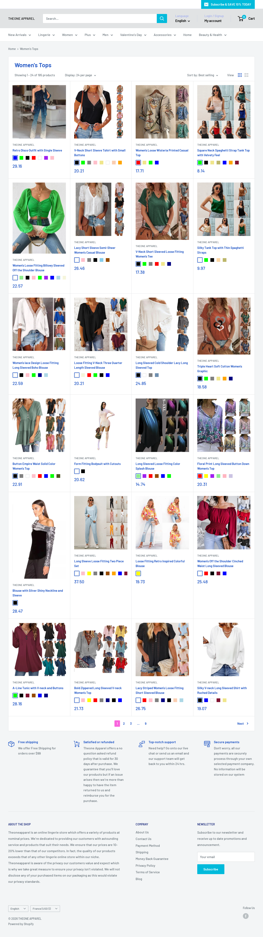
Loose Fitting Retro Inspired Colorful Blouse (160, 563)
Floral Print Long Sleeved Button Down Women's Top (223, 466)
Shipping (142, 852)
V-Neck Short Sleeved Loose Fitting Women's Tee (160, 254)
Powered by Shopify (21, 924)
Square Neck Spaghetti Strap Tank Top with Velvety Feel (223, 152)
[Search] (162, 18)
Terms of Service (148, 872)
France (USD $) (42, 908)
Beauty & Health (210, 35)
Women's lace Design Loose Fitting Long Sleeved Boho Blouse (36, 365)
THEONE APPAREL (23, 144)
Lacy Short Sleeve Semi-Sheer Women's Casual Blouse (94, 250)
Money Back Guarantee (152, 859)
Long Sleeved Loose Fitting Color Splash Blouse (158, 466)
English (14, 908)
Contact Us (143, 839)
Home (187, 35)
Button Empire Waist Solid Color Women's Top (34, 466)
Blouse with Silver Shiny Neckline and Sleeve (38, 593)
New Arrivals (17, 35)
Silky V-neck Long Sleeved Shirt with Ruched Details (222, 690)
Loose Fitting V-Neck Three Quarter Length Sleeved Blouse (98, 365)
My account (212, 20)
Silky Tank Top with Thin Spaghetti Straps (220, 250)
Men (105, 35)
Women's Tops (29, 49)
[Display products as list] (246, 75)
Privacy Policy (145, 865)
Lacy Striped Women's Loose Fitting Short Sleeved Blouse (159, 690)
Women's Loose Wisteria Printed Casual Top (162, 152)
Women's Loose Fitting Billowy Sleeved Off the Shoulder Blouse (38, 267)
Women (67, 35)
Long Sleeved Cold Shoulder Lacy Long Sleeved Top (162, 365)
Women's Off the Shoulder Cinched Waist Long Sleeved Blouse (220, 563)
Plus (88, 35)
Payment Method (148, 845)
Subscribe (210, 869)
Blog (139, 879)
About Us (142, 832)
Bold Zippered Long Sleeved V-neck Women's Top (98, 690)
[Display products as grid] (240, 75)
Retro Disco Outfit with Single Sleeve (37, 150)
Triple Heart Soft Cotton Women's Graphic (219, 368)
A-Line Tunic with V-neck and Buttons (38, 688)
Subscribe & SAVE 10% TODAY (231, 4)
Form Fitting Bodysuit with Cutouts (97, 464)
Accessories (163, 35)
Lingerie (44, 35)
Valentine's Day (131, 35)
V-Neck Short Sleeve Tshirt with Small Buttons (100, 152)
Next (240, 723)
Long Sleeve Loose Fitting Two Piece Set (99, 563)
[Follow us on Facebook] (246, 916)
